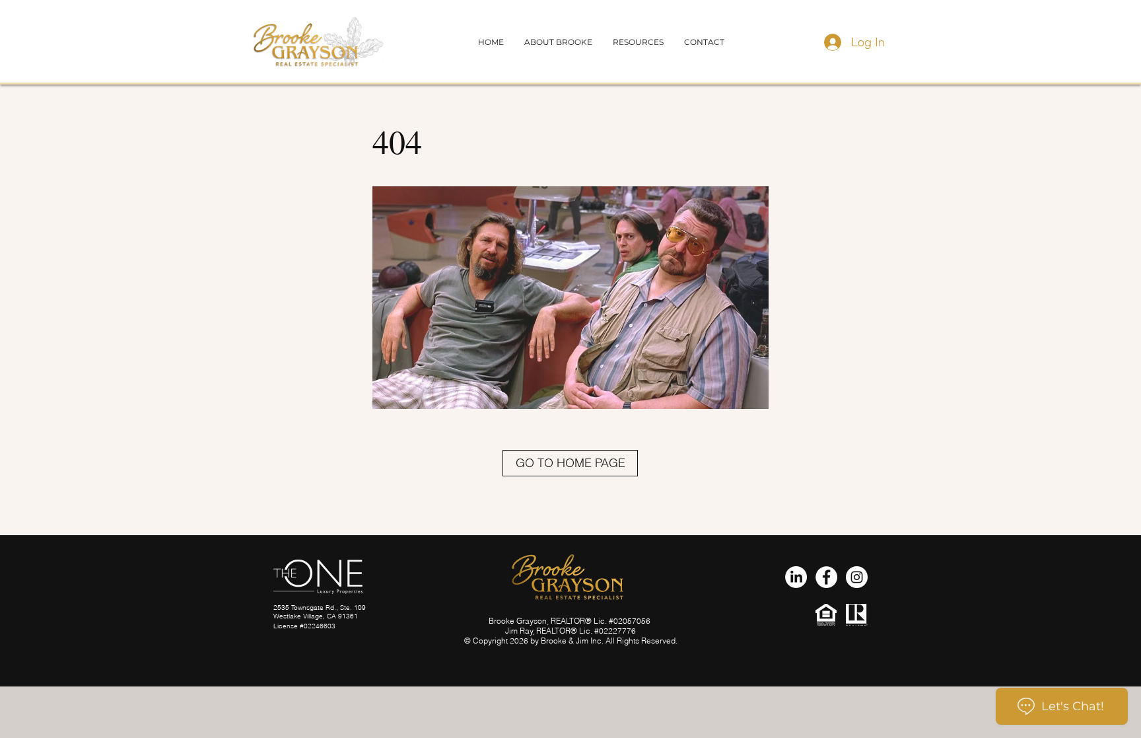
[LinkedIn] (796, 577)
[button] (704, 42)
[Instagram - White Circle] (857, 577)
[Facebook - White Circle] (826, 577)
